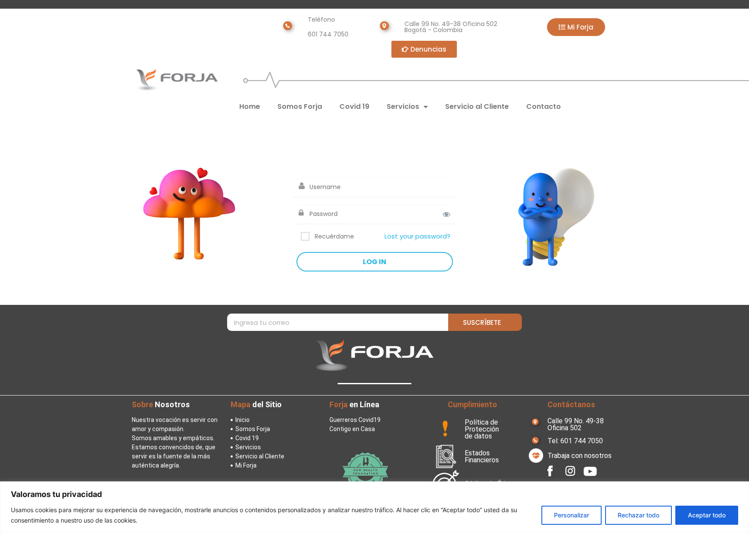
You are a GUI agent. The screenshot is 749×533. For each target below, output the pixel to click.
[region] (374, 507)
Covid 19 (354, 106)
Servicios (403, 106)
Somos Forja (299, 106)
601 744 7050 (328, 34)
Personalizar (571, 515)
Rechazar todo (638, 515)
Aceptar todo (707, 515)
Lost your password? (417, 236)
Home (249, 106)
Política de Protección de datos (482, 429)
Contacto (543, 106)
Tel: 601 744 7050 (575, 441)
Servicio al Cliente (477, 106)
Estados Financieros (482, 456)
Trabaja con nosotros (579, 455)
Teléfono (321, 19)
